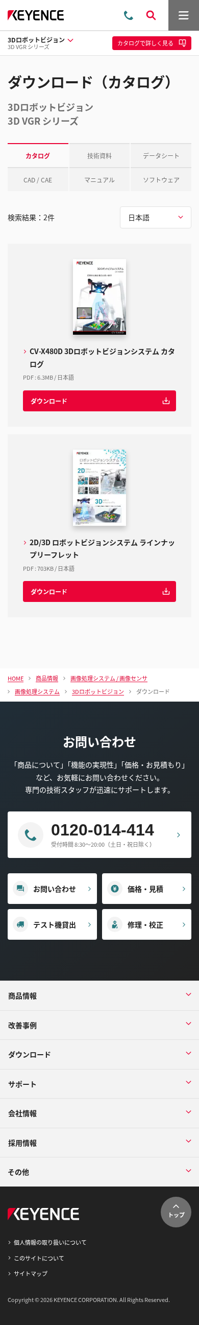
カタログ (38, 155)
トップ (176, 1215)
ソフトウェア (161, 179)
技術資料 (99, 155)
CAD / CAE (37, 179)
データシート (161, 155)
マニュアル (99, 179)
